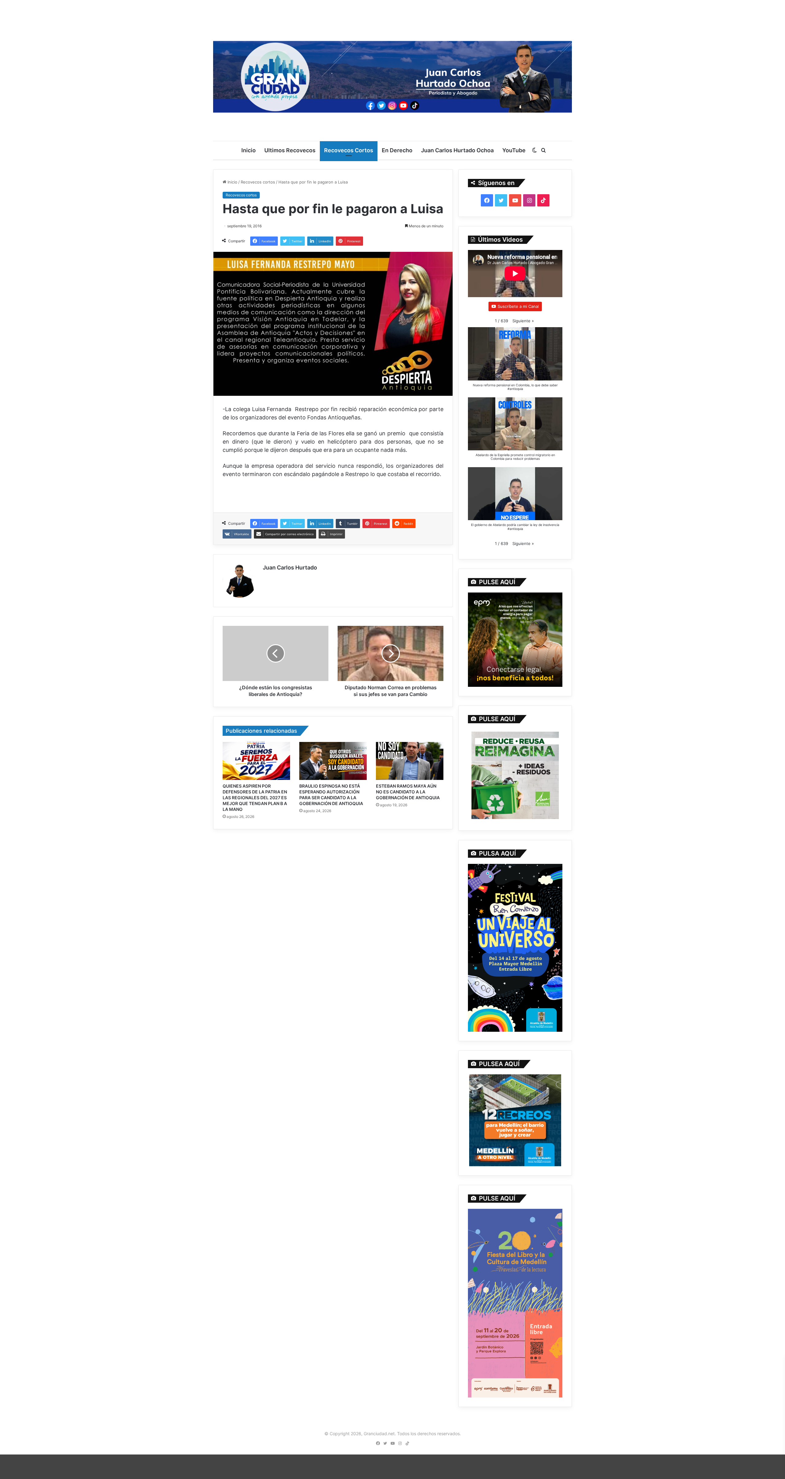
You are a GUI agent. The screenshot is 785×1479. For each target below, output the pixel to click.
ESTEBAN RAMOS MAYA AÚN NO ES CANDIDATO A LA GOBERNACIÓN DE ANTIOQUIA (408, 791)
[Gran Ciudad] (392, 75)
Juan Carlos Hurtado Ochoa (457, 150)
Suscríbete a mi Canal (518, 306)
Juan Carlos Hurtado (290, 567)
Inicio (248, 150)
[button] (523, 321)
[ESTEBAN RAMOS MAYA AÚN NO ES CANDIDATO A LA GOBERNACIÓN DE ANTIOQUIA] (409, 761)
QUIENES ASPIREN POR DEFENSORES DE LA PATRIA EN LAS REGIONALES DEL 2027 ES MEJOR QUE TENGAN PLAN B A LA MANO (255, 797)
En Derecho (397, 150)
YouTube (514, 150)
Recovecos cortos (258, 182)
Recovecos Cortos (348, 150)
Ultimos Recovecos (290, 150)
